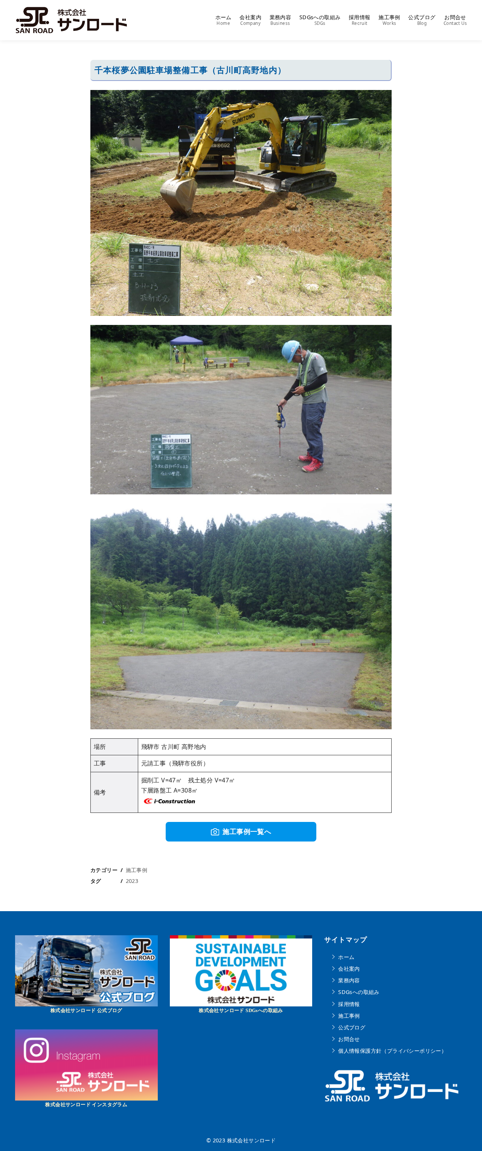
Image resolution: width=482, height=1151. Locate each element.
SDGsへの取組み (320, 20)
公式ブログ (421, 20)
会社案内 (250, 20)
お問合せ (455, 20)
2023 (132, 880)
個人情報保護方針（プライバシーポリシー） (392, 1050)
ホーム (223, 20)
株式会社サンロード (251, 1140)
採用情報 (360, 20)
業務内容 (280, 20)
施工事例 (389, 20)
